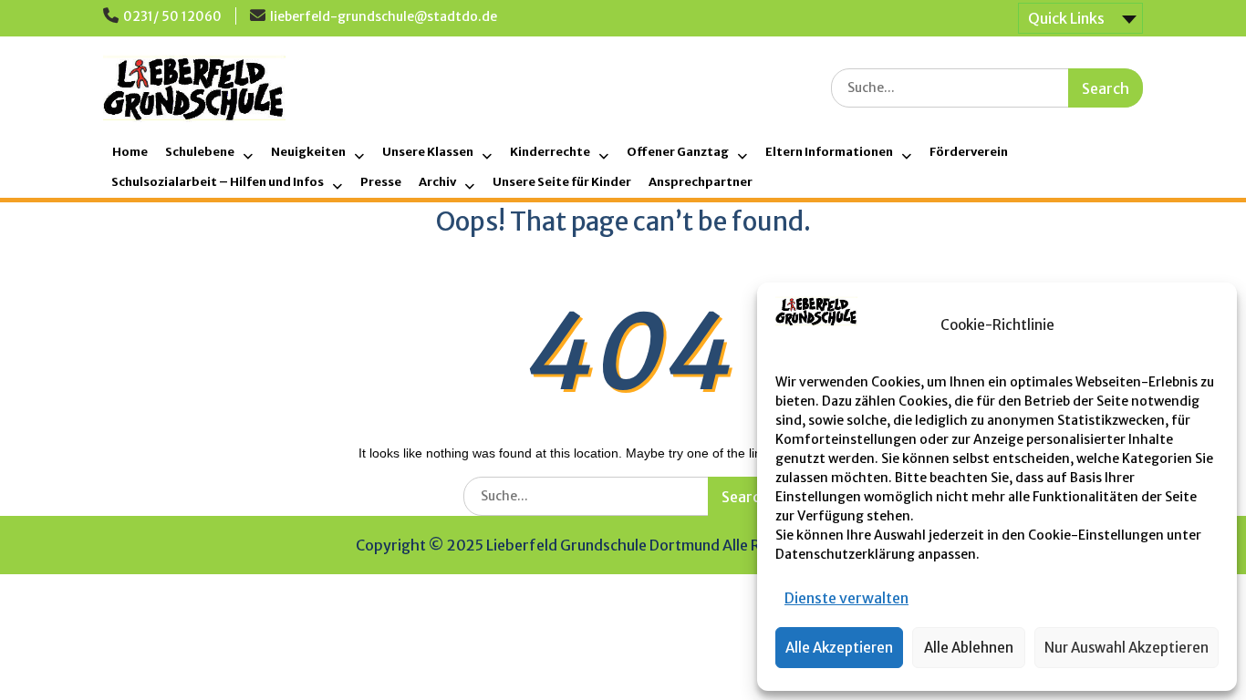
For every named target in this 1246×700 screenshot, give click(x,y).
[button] (1209, 325)
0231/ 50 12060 (172, 16)
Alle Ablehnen (968, 647)
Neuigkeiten (308, 152)
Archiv (437, 182)
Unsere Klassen (427, 152)
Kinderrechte (550, 152)
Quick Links (1066, 18)
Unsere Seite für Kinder (562, 182)
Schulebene (199, 152)
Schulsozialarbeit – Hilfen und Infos (217, 182)
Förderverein (968, 152)
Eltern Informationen (829, 152)
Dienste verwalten (846, 598)
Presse (380, 182)
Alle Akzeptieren (839, 647)
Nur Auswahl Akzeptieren (1126, 647)
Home (130, 152)
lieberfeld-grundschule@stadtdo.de (383, 16)
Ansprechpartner (701, 182)
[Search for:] (987, 86)
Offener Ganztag (678, 152)
